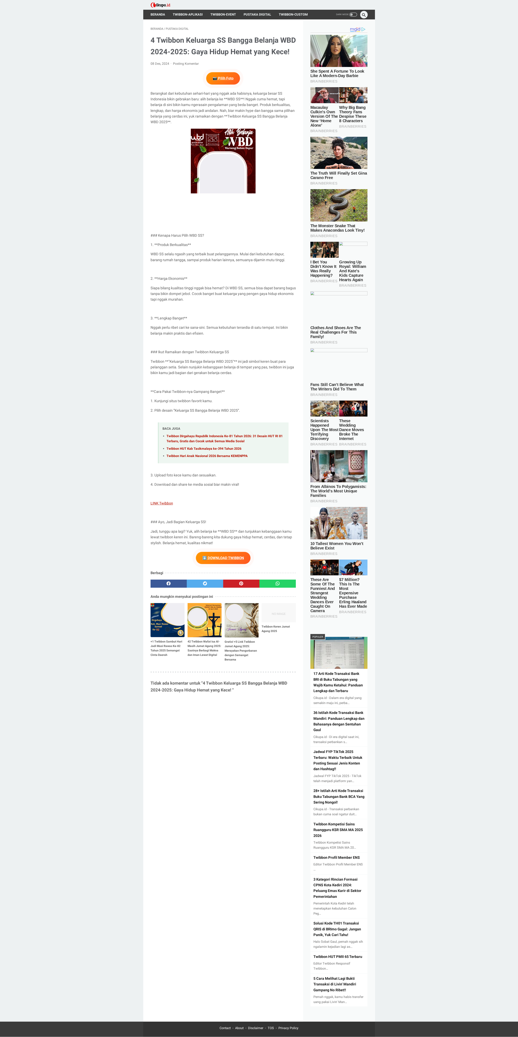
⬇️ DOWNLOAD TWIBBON (223, 558)
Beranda (158, 14)
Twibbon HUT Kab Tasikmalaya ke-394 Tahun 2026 (204, 449)
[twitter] (205, 584)
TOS (271, 1028)
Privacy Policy (288, 1028)
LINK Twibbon (162, 503)
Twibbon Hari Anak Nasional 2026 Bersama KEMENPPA (207, 456)
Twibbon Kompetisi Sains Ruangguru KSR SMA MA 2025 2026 (338, 830)
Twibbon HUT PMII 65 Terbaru (337, 956)
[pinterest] (241, 584)
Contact (225, 1028)
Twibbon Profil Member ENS (336, 857)
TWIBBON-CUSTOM (293, 14)
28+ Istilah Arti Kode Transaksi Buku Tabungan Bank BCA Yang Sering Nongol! (338, 797)
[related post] (168, 620)
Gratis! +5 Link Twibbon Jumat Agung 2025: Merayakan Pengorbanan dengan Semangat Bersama (241, 650)
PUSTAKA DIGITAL (257, 14)
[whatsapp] (277, 584)
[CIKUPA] (163, 5)
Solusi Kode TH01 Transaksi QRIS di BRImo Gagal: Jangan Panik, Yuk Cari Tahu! (337, 929)
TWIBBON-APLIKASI (188, 14)
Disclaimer (255, 1028)
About (239, 1028)
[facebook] (169, 584)
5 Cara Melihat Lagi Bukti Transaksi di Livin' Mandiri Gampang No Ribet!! (334, 984)
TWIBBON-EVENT (223, 14)
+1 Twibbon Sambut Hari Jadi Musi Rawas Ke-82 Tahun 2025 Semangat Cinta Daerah (166, 648)
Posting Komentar (186, 64)
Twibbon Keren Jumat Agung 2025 (276, 629)
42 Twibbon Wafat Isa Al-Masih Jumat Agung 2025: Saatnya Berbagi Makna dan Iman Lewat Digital (204, 648)
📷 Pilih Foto (223, 78)
